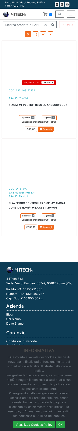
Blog (9, 314)
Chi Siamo (13, 319)
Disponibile (27, 117)
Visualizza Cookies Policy (34, 424)
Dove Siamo (15, 323)
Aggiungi (47, 129)
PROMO (67, 25)
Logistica (49, 117)
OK (60, 424)
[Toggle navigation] (71, 14)
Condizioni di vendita (21, 341)
